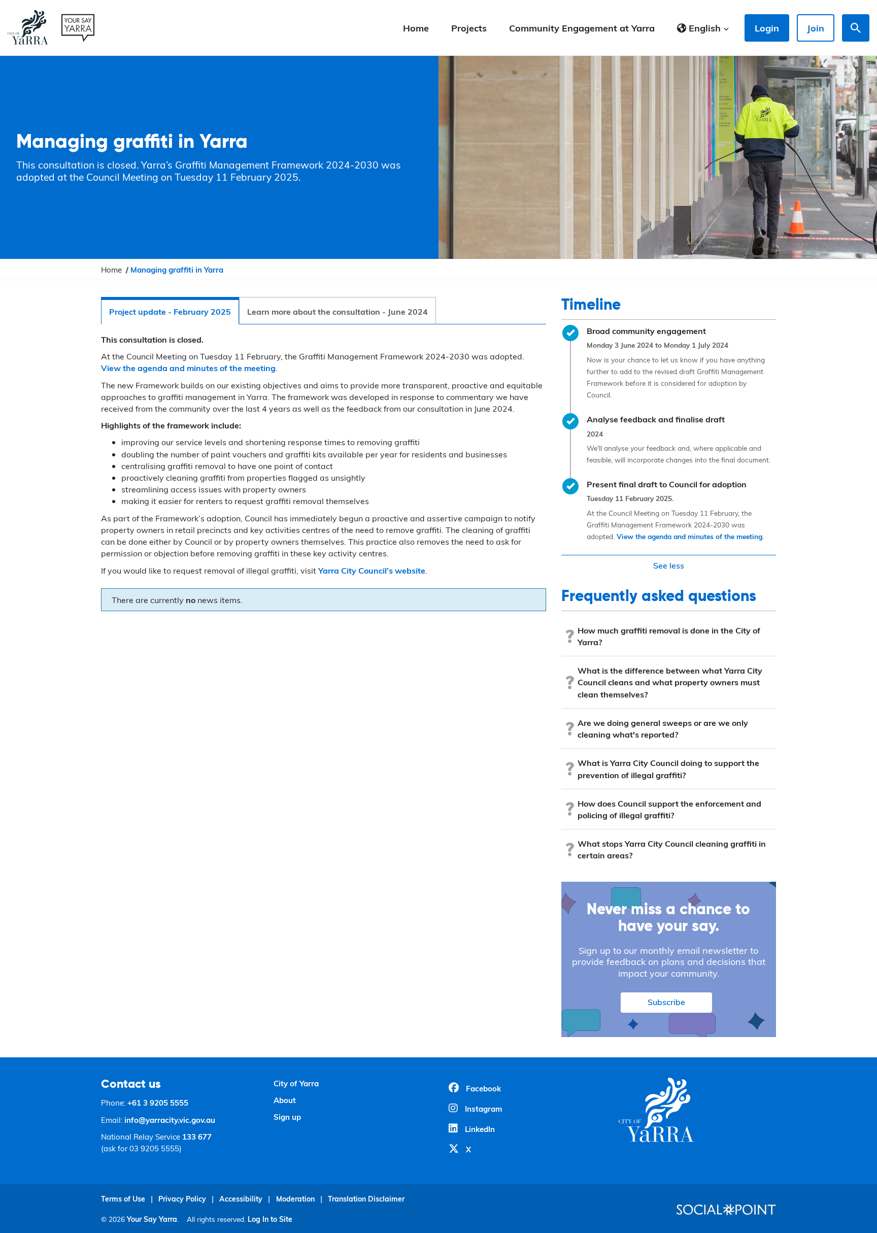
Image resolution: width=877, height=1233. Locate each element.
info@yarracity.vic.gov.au (169, 1120)
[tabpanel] (323, 475)
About (285, 1100)
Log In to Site (270, 1219)
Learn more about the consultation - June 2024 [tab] (337, 311)
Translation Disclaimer (366, 1199)
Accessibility (240, 1199)
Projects (469, 27)
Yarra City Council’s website (371, 570)
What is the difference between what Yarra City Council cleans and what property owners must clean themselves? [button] (670, 682)
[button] (703, 28)
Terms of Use (123, 1199)
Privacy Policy (182, 1199)
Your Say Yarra (152, 1219)
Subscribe (666, 1001)
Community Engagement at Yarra (582, 27)
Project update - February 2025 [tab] (170, 311)
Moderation (295, 1199)
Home (416, 27)
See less (668, 565)
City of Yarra (296, 1083)
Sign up (287, 1117)
